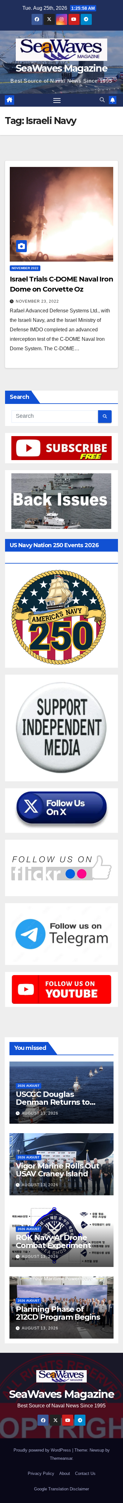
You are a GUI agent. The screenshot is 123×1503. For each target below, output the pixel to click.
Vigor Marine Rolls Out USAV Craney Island (57, 1169)
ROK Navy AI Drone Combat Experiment (53, 1241)
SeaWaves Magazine (61, 68)
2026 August (28, 1085)
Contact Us (85, 1473)
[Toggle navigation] (57, 100)
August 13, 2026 (40, 1113)
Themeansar (61, 1458)
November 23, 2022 (37, 301)
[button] (102, 100)
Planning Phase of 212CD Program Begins (58, 1313)
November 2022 (25, 268)
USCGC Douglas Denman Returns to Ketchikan (53, 1102)
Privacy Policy (41, 1473)
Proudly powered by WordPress (43, 1450)
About (64, 1473)
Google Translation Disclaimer (61, 1489)
